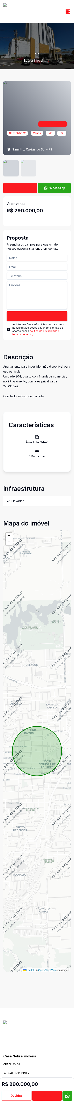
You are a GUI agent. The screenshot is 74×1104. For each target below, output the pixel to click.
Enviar (37, 316)
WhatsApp (57, 188)
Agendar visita (23, 188)
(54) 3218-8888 (18, 1073)
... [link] (49, 60)
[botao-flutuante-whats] (67, 1096)
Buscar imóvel (33, 60)
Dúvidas (16, 1095)
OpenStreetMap (47, 970)
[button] (9, 536)
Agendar (46, 1095)
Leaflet (30, 970)
